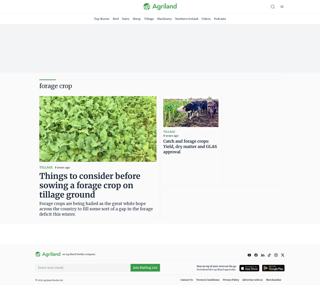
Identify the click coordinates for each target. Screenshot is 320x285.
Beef (116, 18)
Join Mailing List (145, 268)
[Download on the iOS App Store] (249, 268)
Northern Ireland (186, 18)
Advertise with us (252, 279)
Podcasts (220, 18)
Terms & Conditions (208, 279)
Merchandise (273, 279)
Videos (206, 18)
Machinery (164, 18)
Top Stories (102, 18)
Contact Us (186, 279)
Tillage (149, 18)
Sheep (137, 18)
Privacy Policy (231, 279)
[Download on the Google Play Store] (273, 268)
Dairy (125, 18)
